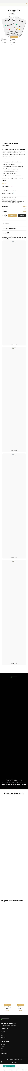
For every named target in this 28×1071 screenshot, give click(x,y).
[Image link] (5, 1019)
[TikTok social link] (16, 1)
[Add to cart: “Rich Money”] (19, 1004)
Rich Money (20, 1006)
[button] (2, 23)
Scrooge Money (7, 1006)
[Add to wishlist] (9, 1004)
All (8, 1008)
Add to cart (12, 215)
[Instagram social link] (13, 1)
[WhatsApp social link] (13, 1053)
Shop (7, 1008)
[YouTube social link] (15, 1)
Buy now (22, 215)
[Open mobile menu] (1, 4)
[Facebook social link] (11, 1)
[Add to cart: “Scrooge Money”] (6, 1004)
